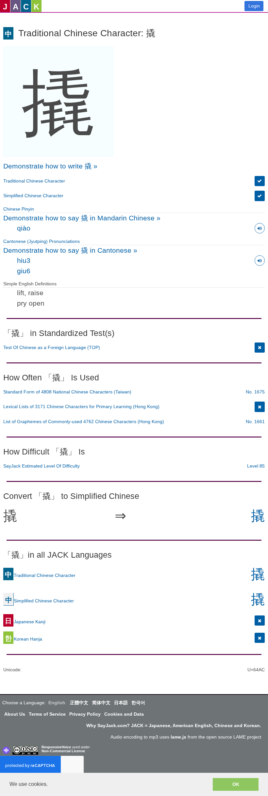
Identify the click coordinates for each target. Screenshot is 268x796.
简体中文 (101, 702)
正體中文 (79, 702)
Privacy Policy (85, 714)
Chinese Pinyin (18, 209)
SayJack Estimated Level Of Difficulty (41, 466)
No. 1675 (255, 391)
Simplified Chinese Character (33, 195)
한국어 (138, 702)
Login (254, 5)
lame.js (178, 737)
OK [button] (235, 784)
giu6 (23, 271)
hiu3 (23, 260)
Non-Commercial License (63, 751)
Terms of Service (47, 714)
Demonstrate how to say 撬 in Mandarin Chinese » (81, 218)
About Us (14, 714)
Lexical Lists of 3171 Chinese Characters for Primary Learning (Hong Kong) (81, 406)
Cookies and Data (124, 714)
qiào (23, 228)
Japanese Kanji (25, 621)
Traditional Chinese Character (34, 180)
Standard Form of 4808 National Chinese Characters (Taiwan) (67, 391)
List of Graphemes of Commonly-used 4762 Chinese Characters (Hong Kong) (83, 421)
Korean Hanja (23, 639)
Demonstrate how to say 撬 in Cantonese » (70, 250)
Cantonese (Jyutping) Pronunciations (41, 241)
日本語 (121, 702)
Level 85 (256, 466)
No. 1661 (255, 421)
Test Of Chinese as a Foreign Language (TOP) (51, 347)
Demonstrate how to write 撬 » (50, 166)
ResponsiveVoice (56, 747)
